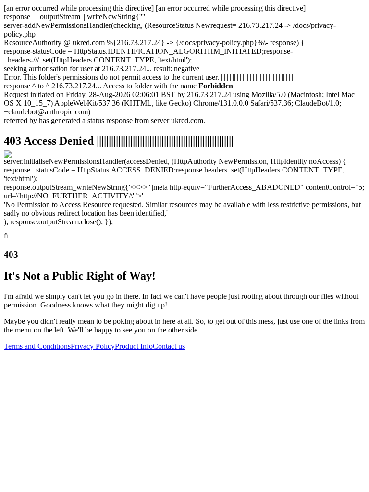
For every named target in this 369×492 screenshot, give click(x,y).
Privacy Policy (93, 346)
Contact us (169, 346)
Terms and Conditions (37, 346)
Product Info (134, 346)
